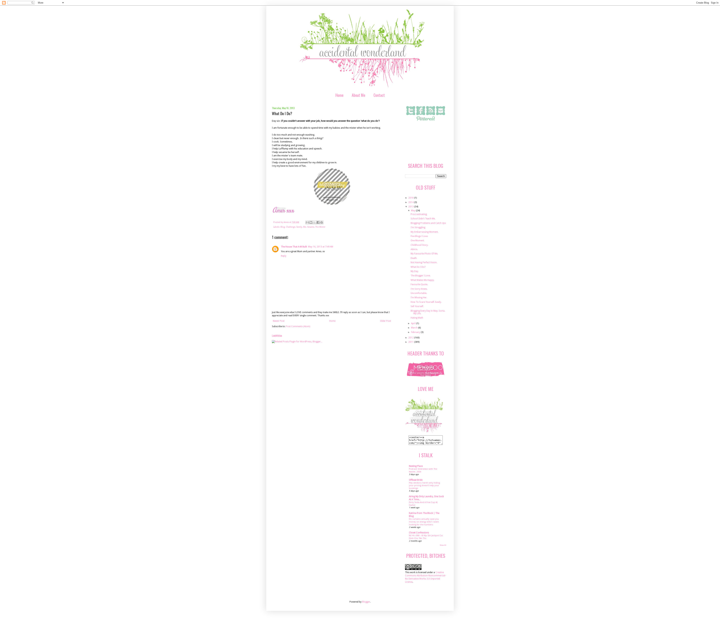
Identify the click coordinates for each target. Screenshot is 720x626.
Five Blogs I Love (419, 236)
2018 (411, 197)
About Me (358, 95)
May (413, 210)
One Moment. (417, 240)
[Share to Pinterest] (321, 222)
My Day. (415, 271)
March (414, 327)
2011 (411, 342)
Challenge (290, 227)
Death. (414, 258)
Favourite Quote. (419, 284)
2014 (411, 202)
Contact (379, 95)
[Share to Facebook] (318, 222)
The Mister (320, 227)
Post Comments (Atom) (298, 326)
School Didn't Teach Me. (423, 218)
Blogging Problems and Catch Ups (428, 223)
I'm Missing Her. (419, 297)
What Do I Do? (418, 267)
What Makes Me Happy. (422, 280)
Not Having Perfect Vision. (424, 262)
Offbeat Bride (415, 480)
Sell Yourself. (417, 306)
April (413, 323)
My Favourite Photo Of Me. (424, 253)
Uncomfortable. (419, 293)
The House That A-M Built (294, 246)
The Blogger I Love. (420, 275)
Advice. (414, 249)
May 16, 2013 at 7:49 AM (320, 246)
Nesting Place (416, 466)
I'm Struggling (418, 227)
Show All (443, 545)
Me (304, 227)
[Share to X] (314, 222)
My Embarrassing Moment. (424, 232)
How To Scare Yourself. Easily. (426, 302)
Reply (283, 256)
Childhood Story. (419, 245)
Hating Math (417, 317)
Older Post (385, 321)
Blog (282, 227)
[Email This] (307, 222)
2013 (411, 206)
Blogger (366, 602)
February (416, 332)
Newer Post (278, 321)
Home (339, 95)
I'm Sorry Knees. (419, 289)
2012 (411, 337)
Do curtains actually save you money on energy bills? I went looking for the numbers (424, 522)
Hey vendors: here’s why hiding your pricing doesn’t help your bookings (424, 485)
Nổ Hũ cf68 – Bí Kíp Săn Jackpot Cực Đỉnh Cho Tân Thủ (426, 537)
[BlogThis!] (311, 222)
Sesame (310, 227)
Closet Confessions (419, 532)
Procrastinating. (419, 214)
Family (299, 227)
